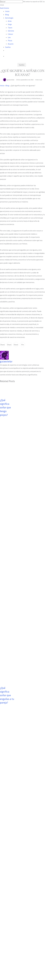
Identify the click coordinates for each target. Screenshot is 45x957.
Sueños (21, 65)
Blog (7, 85)
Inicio (2, 85)
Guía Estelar (4, 8)
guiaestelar (10, 80)
